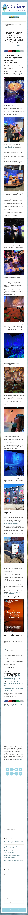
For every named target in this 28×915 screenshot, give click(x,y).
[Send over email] (18, 51)
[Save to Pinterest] (10, 51)
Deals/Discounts (12, 704)
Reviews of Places (11, 705)
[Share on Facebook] (6, 51)
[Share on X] (14, 51)
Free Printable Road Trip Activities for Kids (13, 860)
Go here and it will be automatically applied (13, 677)
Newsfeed (6, 705)
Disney (16, 704)
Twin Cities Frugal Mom (14, 17)
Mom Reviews (20, 704)
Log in (22, 909)
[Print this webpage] (22, 51)
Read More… (20, 759)
